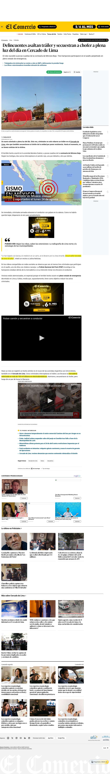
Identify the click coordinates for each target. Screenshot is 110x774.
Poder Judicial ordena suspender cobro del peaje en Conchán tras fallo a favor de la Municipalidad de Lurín (48, 439)
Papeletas (76, 34)
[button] (41, 338)
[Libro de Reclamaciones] (106, 735)
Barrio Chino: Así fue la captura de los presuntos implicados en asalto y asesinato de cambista (13, 652)
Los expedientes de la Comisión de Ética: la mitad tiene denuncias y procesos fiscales (94, 158)
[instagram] (16, 735)
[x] (12, 735)
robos (42, 461)
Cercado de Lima (32, 461)
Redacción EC (7, 137)
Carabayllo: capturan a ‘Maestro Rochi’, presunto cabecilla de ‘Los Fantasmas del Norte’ (13, 552)
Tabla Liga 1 (83, 34)
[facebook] (8, 735)
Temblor (59, 34)
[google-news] (29, 735)
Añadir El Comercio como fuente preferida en (93, 40)
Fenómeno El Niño (30, 34)
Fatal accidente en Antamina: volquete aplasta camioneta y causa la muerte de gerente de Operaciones (49, 449)
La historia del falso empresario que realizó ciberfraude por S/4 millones (41, 552)
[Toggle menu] (2, 27)
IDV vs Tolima (41, 34)
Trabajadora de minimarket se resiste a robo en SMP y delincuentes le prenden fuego (34, 63)
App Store (50, 735)
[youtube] (21, 735)
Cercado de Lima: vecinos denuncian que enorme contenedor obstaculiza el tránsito (48, 453)
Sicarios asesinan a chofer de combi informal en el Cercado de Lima (14, 618)
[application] (41, 338)
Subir (104, 745)
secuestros (50, 461)
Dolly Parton (67, 34)
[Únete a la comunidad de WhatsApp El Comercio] (54, 72)
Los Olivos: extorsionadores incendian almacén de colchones (25, 65)
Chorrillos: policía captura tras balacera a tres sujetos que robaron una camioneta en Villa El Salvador (14, 582)
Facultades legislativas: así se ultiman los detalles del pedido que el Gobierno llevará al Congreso (93, 135)
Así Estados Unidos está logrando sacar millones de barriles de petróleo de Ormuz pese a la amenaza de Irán (93, 168)
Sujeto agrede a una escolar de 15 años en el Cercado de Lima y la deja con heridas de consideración (70, 619)
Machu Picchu (93, 34)
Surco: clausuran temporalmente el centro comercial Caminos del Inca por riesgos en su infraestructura (50, 434)
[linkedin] (25, 735)
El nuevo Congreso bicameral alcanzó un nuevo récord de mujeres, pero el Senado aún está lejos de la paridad (93, 194)
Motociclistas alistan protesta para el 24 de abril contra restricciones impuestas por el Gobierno (49, 444)
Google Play (61, 735)
